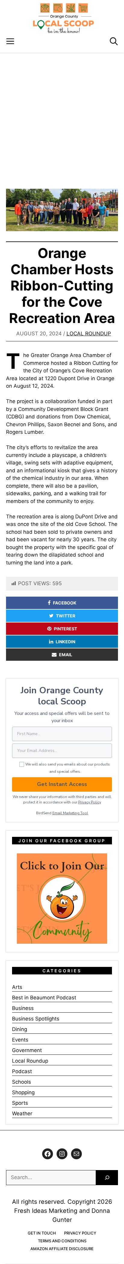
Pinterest (65, 628)
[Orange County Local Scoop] (63, 18)
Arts (17, 987)
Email (65, 654)
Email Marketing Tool (70, 813)
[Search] (107, 1177)
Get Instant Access (62, 784)
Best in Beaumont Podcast (44, 998)
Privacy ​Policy (89, 802)
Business (23, 1008)
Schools (21, 1082)
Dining (19, 1029)
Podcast (22, 1071)
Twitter (65, 615)
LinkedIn (65, 641)
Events (20, 1040)
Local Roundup (89, 334)
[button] (114, 41)
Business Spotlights (35, 1019)
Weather (22, 1113)
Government (27, 1050)
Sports (20, 1103)
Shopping (23, 1092)
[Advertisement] (62, 118)
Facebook (64, 602)
